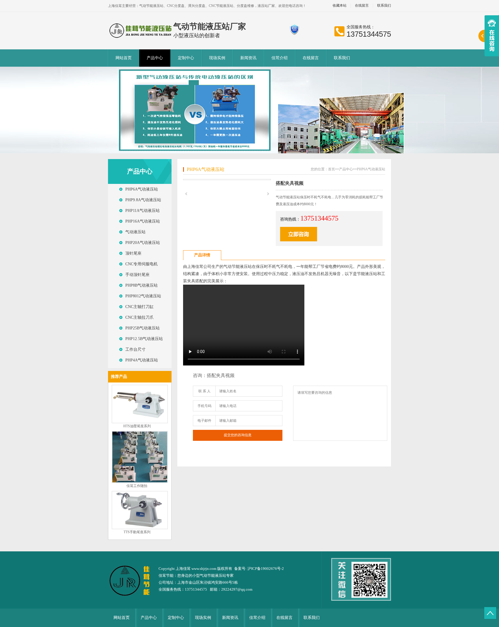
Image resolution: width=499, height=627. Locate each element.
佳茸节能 (166, 575)
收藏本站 (340, 6)
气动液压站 (135, 232)
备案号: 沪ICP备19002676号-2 (259, 568)
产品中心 (155, 58)
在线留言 (362, 6)
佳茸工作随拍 (136, 486)
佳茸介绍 (279, 58)
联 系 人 (204, 391)
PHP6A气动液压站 (141, 189)
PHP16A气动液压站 (142, 221)
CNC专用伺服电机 (141, 264)
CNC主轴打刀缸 (139, 307)
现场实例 (217, 58)
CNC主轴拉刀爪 (139, 317)
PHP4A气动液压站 (141, 360)
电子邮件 (204, 421)
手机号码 (204, 406)
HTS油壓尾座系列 (137, 426)
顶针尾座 (133, 253)
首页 (331, 169)
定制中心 (186, 58)
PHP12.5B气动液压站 (144, 339)
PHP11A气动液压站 (142, 210)
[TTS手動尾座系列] (140, 528)
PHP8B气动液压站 (141, 285)
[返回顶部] (490, 613)
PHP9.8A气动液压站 (143, 200)
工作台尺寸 (135, 349)
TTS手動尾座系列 (137, 532)
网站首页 (124, 58)
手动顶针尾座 (137, 275)
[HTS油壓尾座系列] (140, 422)
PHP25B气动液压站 (142, 328)
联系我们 (384, 6)
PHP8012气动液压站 (143, 296)
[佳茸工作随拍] (140, 482)
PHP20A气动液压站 (142, 242)
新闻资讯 (248, 58)
